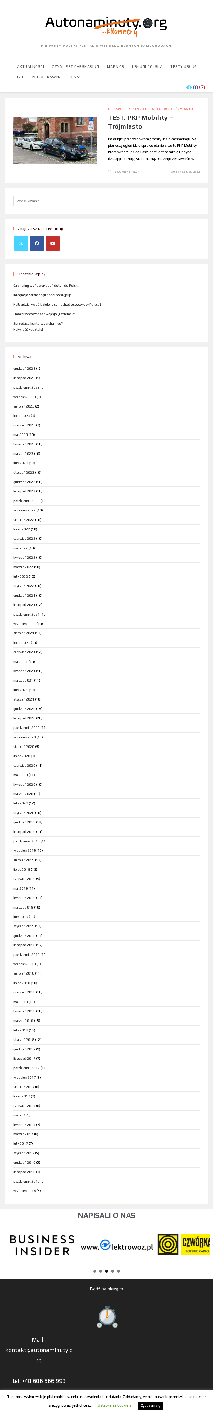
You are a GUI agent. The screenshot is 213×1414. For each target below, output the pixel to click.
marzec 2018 (23, 1021)
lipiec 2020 (21, 756)
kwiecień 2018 (24, 1011)
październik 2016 (26, 1181)
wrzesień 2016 (24, 1191)
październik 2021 (26, 614)
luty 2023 (20, 463)
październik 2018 (26, 955)
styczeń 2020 (23, 813)
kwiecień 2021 (24, 671)
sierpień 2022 (23, 520)
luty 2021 (20, 690)
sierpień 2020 (23, 747)
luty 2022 (20, 576)
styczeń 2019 (23, 926)
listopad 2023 (24, 378)
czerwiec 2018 (24, 992)
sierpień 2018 (23, 973)
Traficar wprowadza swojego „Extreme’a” (44, 314)
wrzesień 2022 (24, 510)
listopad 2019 (24, 832)
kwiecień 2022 (24, 557)
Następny (204, 1244)
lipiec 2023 (21, 416)
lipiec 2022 (21, 529)
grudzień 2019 (24, 822)
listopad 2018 (24, 945)
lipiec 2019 (21, 869)
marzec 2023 (23, 454)
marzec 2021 (23, 680)
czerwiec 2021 (24, 652)
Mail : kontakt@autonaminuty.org (39, 1349)
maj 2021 (20, 662)
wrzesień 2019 (24, 850)
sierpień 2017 (23, 1087)
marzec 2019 (23, 907)
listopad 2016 (24, 1172)
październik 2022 (26, 501)
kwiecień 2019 (24, 898)
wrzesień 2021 (24, 624)
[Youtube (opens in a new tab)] (202, 87)
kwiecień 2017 (24, 1125)
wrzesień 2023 (24, 397)
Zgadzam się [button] (150, 1406)
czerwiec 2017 (24, 1106)
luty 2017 (20, 1143)
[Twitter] (21, 243)
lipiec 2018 (21, 983)
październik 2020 (26, 728)
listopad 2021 (24, 605)
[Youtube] (53, 243)
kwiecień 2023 (24, 444)
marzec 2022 (23, 567)
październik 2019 (26, 841)
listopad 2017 (24, 1058)
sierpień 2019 (23, 860)
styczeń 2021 (23, 699)
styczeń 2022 (23, 586)
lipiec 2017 (21, 1096)
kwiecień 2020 (24, 784)
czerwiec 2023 (24, 425)
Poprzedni (9, 1244)
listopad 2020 (24, 718)
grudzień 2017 (24, 1049)
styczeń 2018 (23, 1040)
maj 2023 (20, 435)
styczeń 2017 (23, 1153)
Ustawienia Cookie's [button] (114, 1405)
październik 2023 (26, 387)
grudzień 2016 (24, 1162)
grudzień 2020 (24, 709)
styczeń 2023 (23, 473)
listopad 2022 (24, 491)
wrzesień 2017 (24, 1077)
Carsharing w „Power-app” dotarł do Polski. (46, 286)
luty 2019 (20, 917)
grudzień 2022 (24, 482)
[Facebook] (37, 243)
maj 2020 (20, 775)
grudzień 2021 (24, 595)
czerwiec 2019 (24, 879)
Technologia (155, 109)
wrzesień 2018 (24, 964)
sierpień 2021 (23, 633)
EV (137, 109)
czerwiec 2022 (24, 539)
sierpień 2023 (23, 406)
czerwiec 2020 (24, 766)
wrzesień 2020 (24, 737)
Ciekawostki (120, 109)
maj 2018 (20, 1002)
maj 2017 (20, 1115)
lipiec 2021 (21, 643)
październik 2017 (26, 1068)
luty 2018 (20, 1030)
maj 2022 (20, 548)
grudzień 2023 (24, 368)
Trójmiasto (182, 109)
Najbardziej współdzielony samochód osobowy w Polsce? (57, 304)
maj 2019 (20, 888)
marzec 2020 (23, 794)
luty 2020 (20, 803)
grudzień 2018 (24, 936)
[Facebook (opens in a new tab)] (195, 87)
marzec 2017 (23, 1134)
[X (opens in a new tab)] (189, 87)
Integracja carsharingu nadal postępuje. (42, 295)
